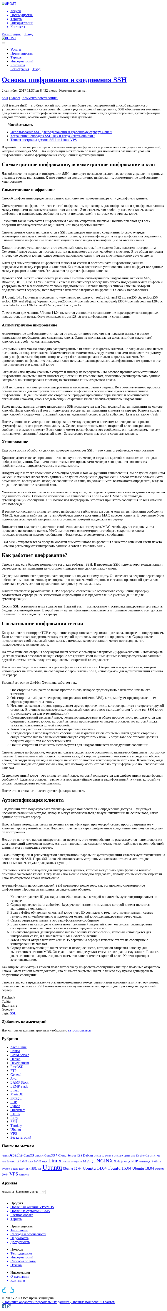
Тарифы (16, 57)
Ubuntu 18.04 (143, 1168)
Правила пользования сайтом (93, 1302)
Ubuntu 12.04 (72, 1168)
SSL (34, 1168)
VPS (13, 1133)
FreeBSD (16, 1067)
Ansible (5, 1156)
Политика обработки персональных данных (36, 1302)
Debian (15, 1059)
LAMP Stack (19, 1082)
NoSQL (127, 1161)
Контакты (17, 65)
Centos (15, 1051)
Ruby (14, 1118)
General (15, 1074)
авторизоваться (79, 1030)
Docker (140, 1155)
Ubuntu (15, 1129)
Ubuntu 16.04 (119, 1168)
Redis (15, 1169)
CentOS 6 (39, 1156)
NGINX (105, 1160)
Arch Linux (18, 1047)
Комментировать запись (40, 98)
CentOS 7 (50, 1155)
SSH (5, 98)
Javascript (13, 1161)
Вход (29, 34)
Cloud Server (19, 1055)
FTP (13, 1070)
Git (147, 1155)
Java (13, 1078)
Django (127, 1156)
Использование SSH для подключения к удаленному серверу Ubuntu (61, 132)
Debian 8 (109, 1156)
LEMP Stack (19, 1086)
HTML (157, 1155)
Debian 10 (99, 1156)
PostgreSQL (145, 1161)
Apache (16, 1155)
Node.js (118, 1161)
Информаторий (21, 61)
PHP (13, 1102)
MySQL (89, 1161)
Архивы (8, 1191)
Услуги (15, 49)
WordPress (24, 1174)
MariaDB (16, 1094)
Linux (14, 1090)
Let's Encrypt (40, 1161)
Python (15, 1106)
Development (19, 1063)
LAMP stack (26, 1161)
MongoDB (76, 1161)
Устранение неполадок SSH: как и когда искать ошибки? (52, 136)
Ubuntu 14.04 (95, 1168)
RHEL (15, 1114)
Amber (15, 98)
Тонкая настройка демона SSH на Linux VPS (43, 140)
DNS (133, 1156)
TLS (40, 1169)
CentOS (28, 1155)
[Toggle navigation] (3, 43)
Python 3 (7, 1168)
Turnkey (16, 1125)
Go (151, 1155)
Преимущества (21, 53)
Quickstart (17, 1110)
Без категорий (20, 1137)
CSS (79, 1155)
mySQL (16, 1098)
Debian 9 (118, 1155)
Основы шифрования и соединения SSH (64, 80)
